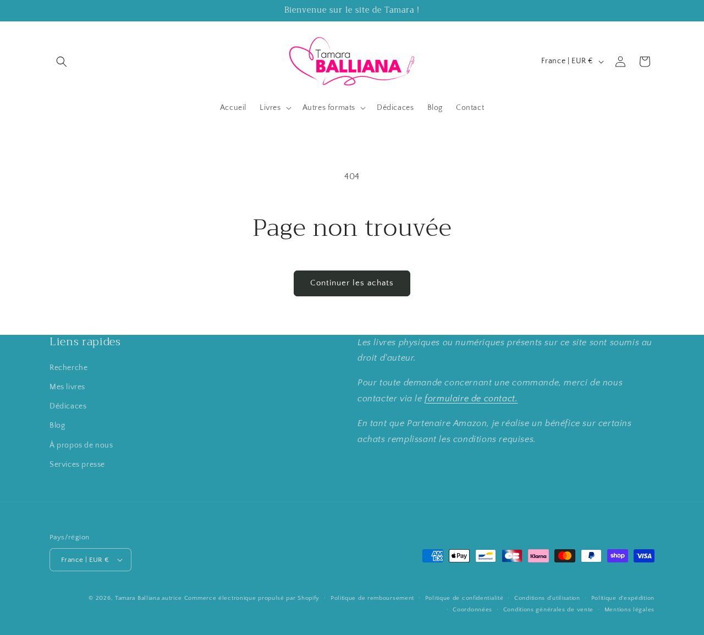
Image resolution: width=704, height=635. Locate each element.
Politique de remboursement (372, 598)
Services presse (77, 464)
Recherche (68, 367)
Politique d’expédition (622, 598)
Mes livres (67, 387)
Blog (57, 425)
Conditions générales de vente (548, 609)
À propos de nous (81, 445)
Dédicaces (68, 406)
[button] (62, 61)
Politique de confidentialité (464, 598)
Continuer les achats (352, 283)
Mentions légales (629, 609)
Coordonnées (472, 609)
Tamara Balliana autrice (148, 598)
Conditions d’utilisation (547, 598)
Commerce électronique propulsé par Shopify (252, 598)
